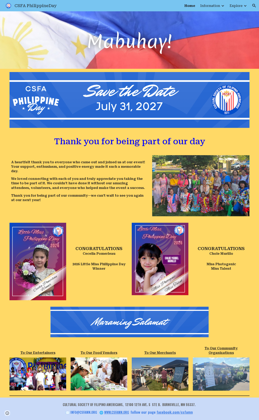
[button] (254, 6)
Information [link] (210, 6)
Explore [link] (236, 6)
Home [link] (189, 6)
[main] (129, 141)
